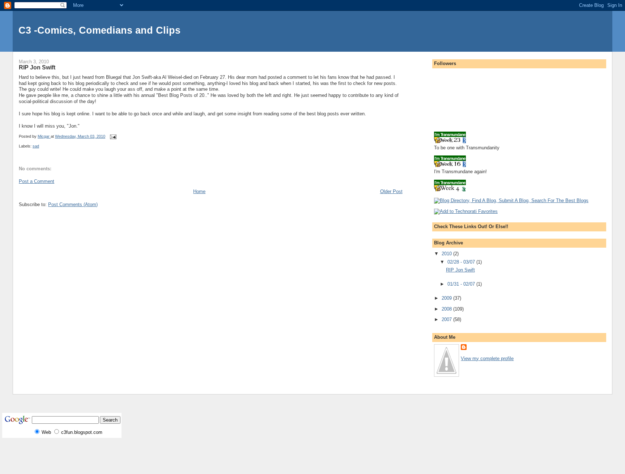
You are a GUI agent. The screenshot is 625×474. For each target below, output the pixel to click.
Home (199, 191)
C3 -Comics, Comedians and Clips (99, 30)
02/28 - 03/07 (461, 262)
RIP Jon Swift (460, 270)
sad (36, 146)
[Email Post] (112, 136)
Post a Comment (36, 181)
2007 (447, 319)
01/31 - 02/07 (461, 284)
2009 (447, 298)
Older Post (391, 191)
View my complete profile (487, 358)
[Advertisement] (61, 221)
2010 (447, 253)
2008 (447, 309)
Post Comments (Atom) (73, 204)
